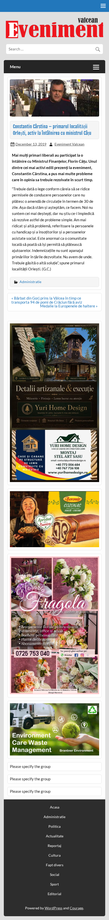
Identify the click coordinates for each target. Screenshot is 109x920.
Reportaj (54, 846)
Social (54, 874)
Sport (54, 884)
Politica (54, 826)
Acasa (54, 807)
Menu (15, 66)
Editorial (54, 894)
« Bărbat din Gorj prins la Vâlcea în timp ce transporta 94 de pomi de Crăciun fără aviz (46, 300)
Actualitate (54, 836)
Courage (76, 908)
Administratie (30, 282)
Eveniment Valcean (69, 144)
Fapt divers (54, 865)
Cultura (54, 855)
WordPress (53, 908)
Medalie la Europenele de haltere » (69, 306)
